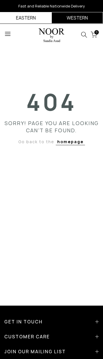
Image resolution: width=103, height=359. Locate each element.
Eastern (26, 18)
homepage (70, 141)
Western (77, 18)
